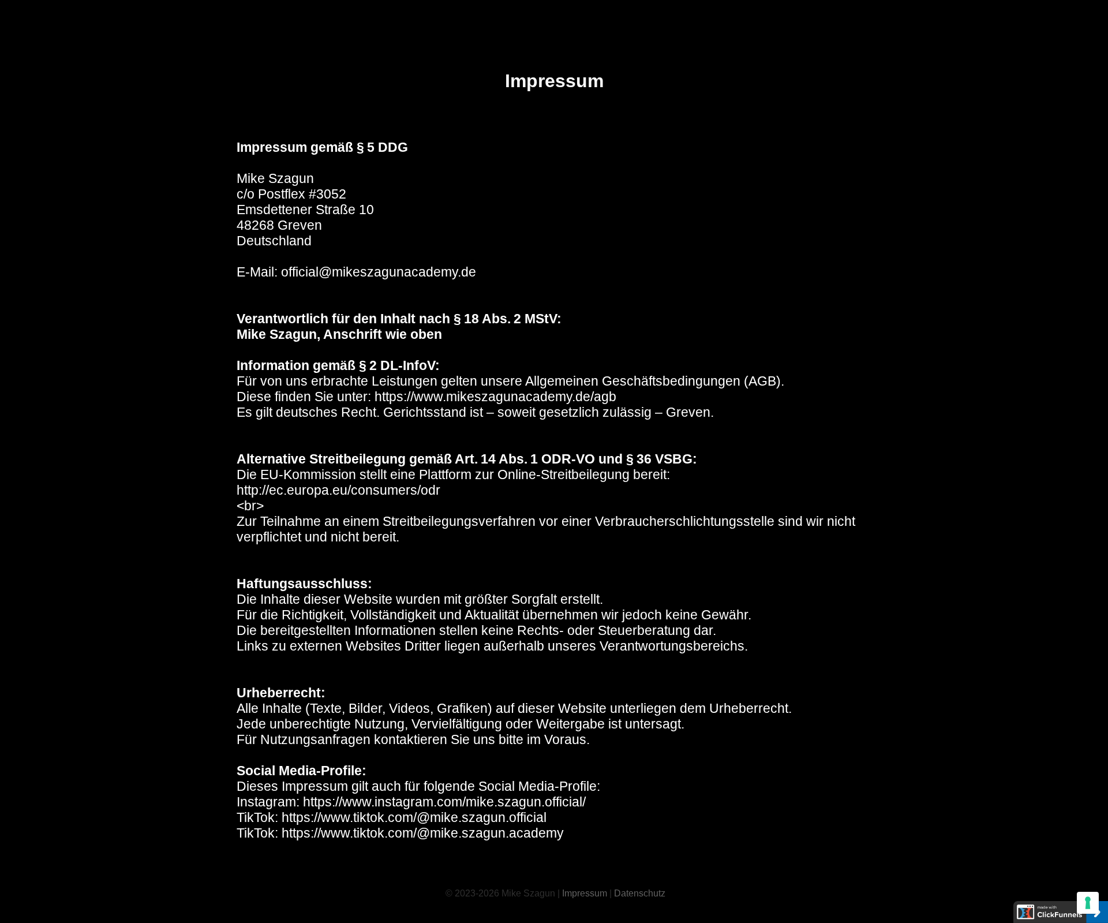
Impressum (585, 893)
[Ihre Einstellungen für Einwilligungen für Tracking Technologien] (1088, 903)
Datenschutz (639, 893)
